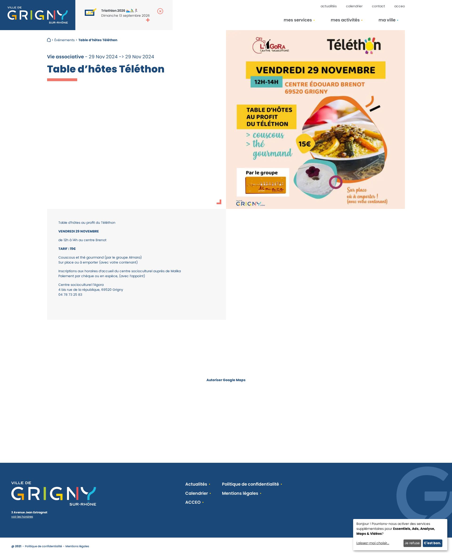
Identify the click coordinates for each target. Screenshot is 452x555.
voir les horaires (22, 517)
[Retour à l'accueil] (37, 15)
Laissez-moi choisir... (372, 543)
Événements (64, 40)
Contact (378, 6)
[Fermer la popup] (160, 11)
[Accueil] (49, 40)
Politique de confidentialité (250, 484)
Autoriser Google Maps (226, 380)
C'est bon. (432, 543)
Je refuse (412, 543)
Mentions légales (240, 493)
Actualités (329, 6)
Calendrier (354, 6)
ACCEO (399, 6)
